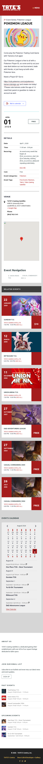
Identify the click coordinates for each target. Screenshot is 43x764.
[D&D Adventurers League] (21, 415)
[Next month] (35, 526)
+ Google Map (12, 208)
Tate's (22, 182)
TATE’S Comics (9, 757)
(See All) (22, 168)
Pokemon (23, 176)
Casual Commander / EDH (14, 465)
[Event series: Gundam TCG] (27, 574)
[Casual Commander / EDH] (21, 451)
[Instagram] (22, 761)
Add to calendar (15, 103)
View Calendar (11, 609)
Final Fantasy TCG (13, 690)
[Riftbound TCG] (21, 342)
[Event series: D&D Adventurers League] (28, 603)
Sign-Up (6, 677)
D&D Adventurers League (15, 428)
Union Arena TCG (11, 392)
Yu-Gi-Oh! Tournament (14, 587)
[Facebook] (19, 761)
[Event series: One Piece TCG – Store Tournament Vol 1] (26, 564)
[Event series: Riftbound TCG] (28, 592)
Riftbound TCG (10, 356)
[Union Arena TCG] (21, 378)
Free (34, 121)
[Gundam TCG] (21, 306)
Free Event (23, 180)
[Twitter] (24, 761)
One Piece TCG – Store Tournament (19, 567)
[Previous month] (7, 526)
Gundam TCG (9, 320)
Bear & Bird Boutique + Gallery (28, 757)
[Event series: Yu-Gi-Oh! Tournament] (28, 585)
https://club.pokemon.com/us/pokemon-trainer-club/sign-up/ (19, 83)
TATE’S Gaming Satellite (12, 323)
